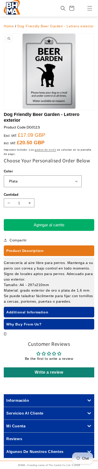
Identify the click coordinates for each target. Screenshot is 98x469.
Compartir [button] (18, 240)
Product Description (24, 251)
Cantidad (11, 194)
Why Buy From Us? (24, 324)
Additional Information (27, 312)
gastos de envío (45, 149)
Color (8, 171)
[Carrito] (71, 8)
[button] (86, 8)
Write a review (49, 372)
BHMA (21, 465)
